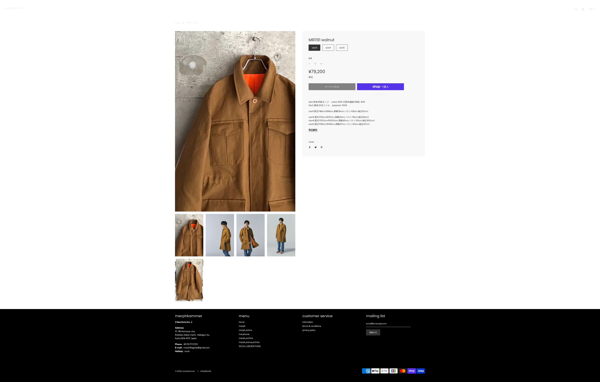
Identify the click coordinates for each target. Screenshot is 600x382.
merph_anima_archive (249, 342)
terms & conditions (311, 326)
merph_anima (245, 330)
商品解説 (313, 129)
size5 (342, 47)
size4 (328, 47)
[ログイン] (583, 9)
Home (177, 22)
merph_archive (246, 338)
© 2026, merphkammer (185, 371)
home (242, 322)
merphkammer (13, 8)
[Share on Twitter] (315, 147)
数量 (310, 58)
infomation (307, 322)
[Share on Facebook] (310, 147)
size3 (314, 47)
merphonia (244, 334)
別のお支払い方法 (380, 94)
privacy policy (308, 330)
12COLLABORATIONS (250, 346)
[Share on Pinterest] (321, 147)
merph (242, 326)
